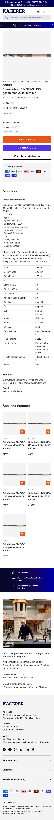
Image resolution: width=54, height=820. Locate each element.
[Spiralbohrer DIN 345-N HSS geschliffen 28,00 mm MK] (14, 474)
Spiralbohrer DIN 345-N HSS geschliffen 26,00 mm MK (14, 547)
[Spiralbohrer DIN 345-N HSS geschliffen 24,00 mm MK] (39, 423)
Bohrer (46, 81)
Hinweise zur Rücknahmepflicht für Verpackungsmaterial (23, 811)
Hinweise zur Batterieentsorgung (14, 813)
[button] (44, 11)
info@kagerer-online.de (14, 739)
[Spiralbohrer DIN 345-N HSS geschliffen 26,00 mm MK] (14, 525)
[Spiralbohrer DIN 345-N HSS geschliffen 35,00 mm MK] (39, 474)
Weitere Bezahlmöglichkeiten (27, 156)
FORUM (7, 85)
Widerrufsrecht (8, 809)
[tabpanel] (27, 294)
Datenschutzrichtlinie (23, 809)
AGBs (38, 806)
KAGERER (12, 802)
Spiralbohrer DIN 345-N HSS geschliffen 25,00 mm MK (14, 445)
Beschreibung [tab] (10, 191)
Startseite (6, 81)
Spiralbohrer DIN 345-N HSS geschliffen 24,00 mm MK (39, 445)
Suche (5, 806)
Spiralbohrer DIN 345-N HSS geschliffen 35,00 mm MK (39, 496)
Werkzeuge (18, 81)
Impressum (47, 806)
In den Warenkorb (27, 139)
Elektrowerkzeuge (32, 81)
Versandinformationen (26, 806)
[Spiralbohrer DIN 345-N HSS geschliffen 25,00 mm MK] (14, 423)
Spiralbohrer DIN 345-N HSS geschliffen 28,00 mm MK (14, 496)
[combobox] (27, 17)
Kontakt (12, 806)
